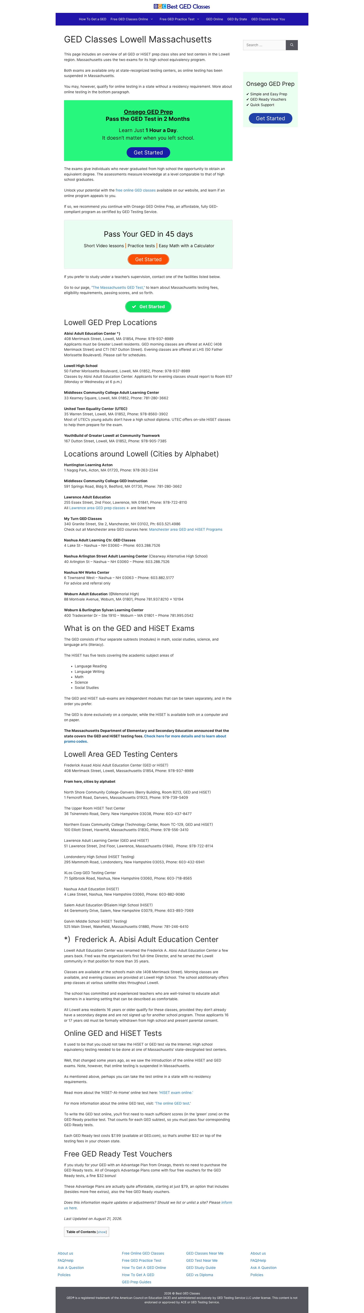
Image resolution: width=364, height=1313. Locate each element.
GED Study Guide (201, 1268)
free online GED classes (136, 190)
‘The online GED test (172, 1103)
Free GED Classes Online (129, 19)
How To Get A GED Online (144, 1268)
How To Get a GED (92, 19)
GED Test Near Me (202, 1260)
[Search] (292, 45)
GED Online (214, 19)
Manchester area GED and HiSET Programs (185, 529)
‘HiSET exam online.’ (176, 1092)
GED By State (237, 19)
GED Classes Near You (268, 19)
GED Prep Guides (136, 1282)
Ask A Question (71, 1268)
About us (65, 1253)
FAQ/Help (65, 1260)
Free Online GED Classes (143, 1253)
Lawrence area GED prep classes (97, 508)
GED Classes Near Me (204, 1253)
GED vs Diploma (199, 1275)
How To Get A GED (138, 1275)
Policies (64, 1275)
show (102, 1232)
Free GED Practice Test (177, 19)
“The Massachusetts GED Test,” (117, 287)
